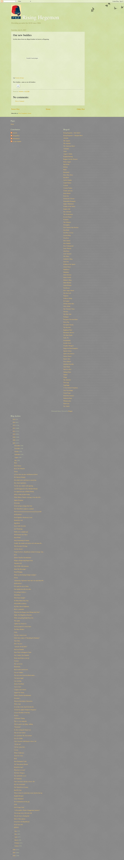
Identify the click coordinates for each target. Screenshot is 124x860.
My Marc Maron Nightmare (21, 606)
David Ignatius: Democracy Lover (23, 517)
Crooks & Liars (19, 78)
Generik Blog (67, 235)
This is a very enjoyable (20, 721)
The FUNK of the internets (21, 566)
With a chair (17, 704)
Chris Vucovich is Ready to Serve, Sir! (24, 781)
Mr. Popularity (18, 778)
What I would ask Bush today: (22, 494)
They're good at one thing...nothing (23, 724)
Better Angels (67, 162)
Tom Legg (66, 382)
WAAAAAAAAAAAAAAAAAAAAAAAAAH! (28, 511)
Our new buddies (18, 672)
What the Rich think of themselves (23, 701)
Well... (16, 463)
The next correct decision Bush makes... (25, 675)
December (17, 445)
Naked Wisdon (67, 285)
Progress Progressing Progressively (23, 560)
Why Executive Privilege (20, 546)
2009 (14, 437)
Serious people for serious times (22, 626)
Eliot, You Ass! (18, 644)
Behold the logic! (18, 767)
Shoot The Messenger (20, 569)
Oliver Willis (66, 306)
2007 (14, 443)
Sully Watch (66, 367)
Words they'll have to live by (21, 658)
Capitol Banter (67, 183)
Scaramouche (67, 340)
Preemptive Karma (68, 325)
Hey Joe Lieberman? (19, 784)
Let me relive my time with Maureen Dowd (25, 474)
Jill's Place (66, 256)
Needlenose (66, 288)
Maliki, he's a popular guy (21, 532)
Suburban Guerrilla (68, 364)
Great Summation (19, 799)
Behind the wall (18, 520)
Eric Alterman (67, 212)
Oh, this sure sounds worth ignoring (23, 486)
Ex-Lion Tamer (67, 217)
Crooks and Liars (68, 191)
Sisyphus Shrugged (68, 346)
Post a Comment (19, 101)
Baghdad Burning (68, 156)
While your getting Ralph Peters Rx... (24, 618)
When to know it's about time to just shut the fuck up (28, 793)
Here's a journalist (19, 609)
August (16, 457)
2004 (14, 855)
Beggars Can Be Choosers (70, 159)
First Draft (66, 230)
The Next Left (67, 293)
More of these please (19, 819)
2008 (14, 440)
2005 (14, 852)
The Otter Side (67, 314)
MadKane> (66, 269)
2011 (14, 431)
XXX (15, 804)
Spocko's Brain (67, 351)
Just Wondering (18, 529)
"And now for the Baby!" (20, 646)
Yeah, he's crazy (18, 755)
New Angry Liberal (68, 290)
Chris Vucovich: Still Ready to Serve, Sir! (25, 741)
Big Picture (66, 164)
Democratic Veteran (68, 198)
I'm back (16, 661)
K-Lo (15, 555)
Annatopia (66, 148)
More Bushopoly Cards (20, 761)
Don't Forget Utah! (19, 807)
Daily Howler (67, 193)
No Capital (66, 301)
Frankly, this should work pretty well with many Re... (28, 543)
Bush (15, 758)
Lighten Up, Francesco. (20, 623)
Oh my (16, 471)
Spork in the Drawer (68, 353)
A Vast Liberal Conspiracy (70, 388)
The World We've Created (21, 787)
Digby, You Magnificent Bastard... (23, 615)
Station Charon (67, 356)
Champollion (16, 135)
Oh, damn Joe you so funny (21, 586)
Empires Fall (66, 209)
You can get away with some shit (23, 813)
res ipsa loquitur (17, 141)
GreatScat (66, 238)
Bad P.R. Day (18, 790)
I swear (16, 750)
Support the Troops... (19, 692)
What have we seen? (19, 770)
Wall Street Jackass (68, 395)
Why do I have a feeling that (21, 816)
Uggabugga (66, 385)
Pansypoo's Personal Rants (70, 319)
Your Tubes (17, 641)
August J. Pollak (67, 154)
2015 (14, 419)
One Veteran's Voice (69, 309)
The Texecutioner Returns (21, 764)
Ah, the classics (18, 549)
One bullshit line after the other (22, 589)
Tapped (65, 374)
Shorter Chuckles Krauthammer (22, 557)
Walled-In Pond (67, 398)
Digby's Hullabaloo (68, 204)
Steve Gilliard (67, 361)
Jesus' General (67, 254)
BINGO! (16, 827)
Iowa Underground (68, 246)
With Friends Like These (21, 534)
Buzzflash (66, 177)
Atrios (65, 151)
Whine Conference (19, 753)
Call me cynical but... (20, 747)
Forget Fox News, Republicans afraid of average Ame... (29, 552)
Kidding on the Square (69, 264)
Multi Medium (67, 283)
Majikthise (66, 272)
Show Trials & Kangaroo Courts (22, 652)
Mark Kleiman (67, 275)
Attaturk (15, 133)
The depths (17, 621)
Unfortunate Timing (19, 718)
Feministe (66, 219)
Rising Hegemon (40, 17)
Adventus (65, 138)
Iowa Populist (67, 243)
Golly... (16, 632)
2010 (14, 434)
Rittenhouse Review (68, 332)
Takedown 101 (18, 563)
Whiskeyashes (67, 401)
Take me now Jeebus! (20, 732)
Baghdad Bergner (19, 796)
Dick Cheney (17, 466)
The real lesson (18, 664)
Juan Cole (66, 261)
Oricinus (65, 311)
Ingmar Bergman (18, 500)
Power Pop (66, 322)
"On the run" (17, 744)
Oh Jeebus (17, 503)
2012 (14, 428)
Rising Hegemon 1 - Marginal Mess (73, 135)
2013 (14, 425)
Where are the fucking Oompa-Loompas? (25, 575)
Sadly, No (66, 338)
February (17, 843)
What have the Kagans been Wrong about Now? (27, 612)
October (16, 451)
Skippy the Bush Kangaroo (70, 348)
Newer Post (15, 109)
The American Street (69, 146)
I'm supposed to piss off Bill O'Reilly (24, 491)
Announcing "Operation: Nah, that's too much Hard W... (29, 580)
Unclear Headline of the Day (22, 712)
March (16, 840)
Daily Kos (66, 196)
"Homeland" (17, 727)
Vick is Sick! (17, 687)
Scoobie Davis (67, 343)
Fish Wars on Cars (68, 233)
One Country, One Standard (21, 655)
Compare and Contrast (20, 689)
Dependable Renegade (69, 201)
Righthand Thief (67, 330)
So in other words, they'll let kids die (24, 707)
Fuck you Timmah (19, 649)
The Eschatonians (68, 214)
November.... (17, 698)
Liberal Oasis (67, 267)
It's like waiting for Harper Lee (22, 730)
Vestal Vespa (67, 393)
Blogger (70, 411)
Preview (16, 715)
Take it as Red (67, 369)
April (16, 837)
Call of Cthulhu (67, 180)
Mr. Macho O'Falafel (19, 477)
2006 (14, 849)
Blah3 (65, 169)
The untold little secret (20, 776)
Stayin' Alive (66, 359)
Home (48, 109)
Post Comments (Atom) (25, 113)
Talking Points (67, 372)
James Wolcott (67, 248)
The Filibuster (67, 222)
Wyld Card (66, 403)
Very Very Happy (68, 390)
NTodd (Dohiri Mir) (68, 303)
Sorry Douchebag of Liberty (21, 540)
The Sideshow (67, 380)
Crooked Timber (67, 188)
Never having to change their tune (23, 506)
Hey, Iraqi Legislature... (20, 483)
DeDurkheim (16, 138)
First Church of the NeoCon (70, 227)
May (15, 834)
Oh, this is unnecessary (20, 635)
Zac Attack (66, 406)
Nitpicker (65, 296)
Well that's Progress (19, 773)
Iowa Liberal (66, 240)
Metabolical (17, 595)
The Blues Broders (19, 629)
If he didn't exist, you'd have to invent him (25, 480)
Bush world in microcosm (21, 669)
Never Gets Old (18, 824)
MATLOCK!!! (18, 514)
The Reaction (67, 327)
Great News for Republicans (22, 821)
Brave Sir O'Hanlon (19, 468)
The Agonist (66, 141)
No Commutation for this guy (22, 801)
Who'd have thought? (19, 598)
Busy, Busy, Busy (68, 175)
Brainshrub (66, 172)
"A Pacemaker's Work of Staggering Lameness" (27, 810)
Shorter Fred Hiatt (19, 684)
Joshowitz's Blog (67, 259)
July (15, 460)
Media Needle (67, 277)
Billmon (65, 167)
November (17, 448)
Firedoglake (66, 225)
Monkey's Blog (67, 280)
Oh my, (16, 577)
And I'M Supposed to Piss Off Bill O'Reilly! (26, 489)
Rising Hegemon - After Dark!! (71, 133)
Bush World (17, 537)
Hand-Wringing (18, 572)
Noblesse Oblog (67, 298)
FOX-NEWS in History (20, 603)
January (16, 846)
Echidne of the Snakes (69, 206)
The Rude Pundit (67, 335)
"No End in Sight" (19, 678)
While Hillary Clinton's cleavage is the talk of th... (27, 497)
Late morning (17, 681)
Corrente (65, 185)
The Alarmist (67, 143)
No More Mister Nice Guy (21, 600)
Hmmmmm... (17, 666)
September (17, 454)
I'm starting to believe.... (20, 592)
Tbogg (65, 377)
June (15, 831)
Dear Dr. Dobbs (18, 738)
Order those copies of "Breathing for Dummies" (27, 638)
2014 (14, 422)
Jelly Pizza (66, 251)
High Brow (17, 523)
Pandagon (66, 317)
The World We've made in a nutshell (24, 509)
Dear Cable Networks (20, 526)
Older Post (81, 109)
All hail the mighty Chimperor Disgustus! (25, 710)
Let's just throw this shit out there (23, 735)
